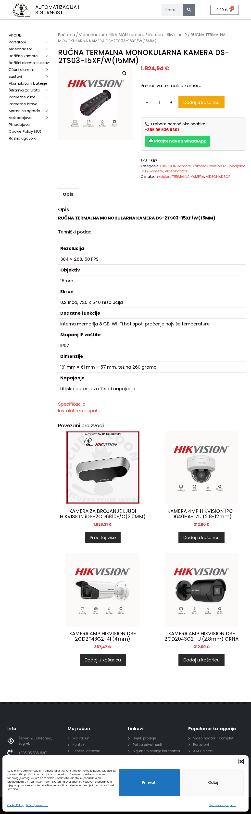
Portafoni (17, 42)
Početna (66, 35)
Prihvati (149, 782)
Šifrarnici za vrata (24, 90)
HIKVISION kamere (126, 35)
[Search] (189, 10)
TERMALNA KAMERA (188, 176)
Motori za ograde (24, 110)
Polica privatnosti (37, 805)
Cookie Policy (15, 805)
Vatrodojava (20, 117)
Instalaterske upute (79, 411)
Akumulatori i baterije (28, 83)
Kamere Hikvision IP (167, 35)
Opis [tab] (68, 194)
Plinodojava (19, 124)
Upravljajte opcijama (222, 805)
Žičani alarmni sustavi (21, 73)
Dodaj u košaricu (201, 102)
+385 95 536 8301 (162, 130)
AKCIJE (15, 35)
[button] (241, 761)
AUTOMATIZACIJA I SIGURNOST (57, 10)
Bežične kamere (23, 55)
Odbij (213, 782)
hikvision (163, 176)
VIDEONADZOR (218, 176)
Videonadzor (92, 35)
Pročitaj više (103, 537)
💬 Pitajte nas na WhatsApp (177, 141)
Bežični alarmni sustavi (29, 62)
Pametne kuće (22, 97)
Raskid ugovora (23, 138)
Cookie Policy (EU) (25, 131)
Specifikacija (72, 404)
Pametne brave (23, 103)
